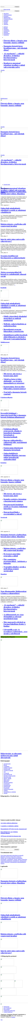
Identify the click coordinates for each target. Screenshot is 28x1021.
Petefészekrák (7, 786)
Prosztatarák (6, 788)
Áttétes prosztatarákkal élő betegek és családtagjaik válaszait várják (13, 274)
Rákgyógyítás (14, 3)
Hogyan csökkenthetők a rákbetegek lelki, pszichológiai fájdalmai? (15, 442)
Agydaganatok (7, 763)
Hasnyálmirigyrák (8, 774)
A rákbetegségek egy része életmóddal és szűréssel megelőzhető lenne (14, 617)
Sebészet (6, 26)
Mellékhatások (7, 17)
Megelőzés (6, 13)
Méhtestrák (6, 781)
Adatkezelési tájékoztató (9, 1010)
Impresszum (6, 1006)
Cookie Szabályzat (8, 1012)
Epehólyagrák (7, 769)
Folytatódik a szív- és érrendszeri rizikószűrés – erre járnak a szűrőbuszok (15, 632)
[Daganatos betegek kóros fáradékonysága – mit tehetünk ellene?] (14, 114)
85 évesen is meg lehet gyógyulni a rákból (12, 555)
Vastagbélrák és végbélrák (10, 792)
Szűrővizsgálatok (8, 15)
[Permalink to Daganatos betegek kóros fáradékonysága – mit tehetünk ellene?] (5, 352)
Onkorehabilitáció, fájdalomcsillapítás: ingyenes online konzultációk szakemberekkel (15, 456)
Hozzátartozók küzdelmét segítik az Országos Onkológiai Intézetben (15, 507)
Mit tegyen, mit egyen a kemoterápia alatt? (13, 375)
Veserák (5, 793)
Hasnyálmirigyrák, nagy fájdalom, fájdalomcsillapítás (9, 832)
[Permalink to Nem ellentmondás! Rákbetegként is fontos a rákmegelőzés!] (9, 585)
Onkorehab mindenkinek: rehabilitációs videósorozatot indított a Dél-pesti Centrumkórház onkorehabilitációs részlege (13, 862)
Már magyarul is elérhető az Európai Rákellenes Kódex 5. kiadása (15, 624)
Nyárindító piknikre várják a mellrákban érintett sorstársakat (15, 569)
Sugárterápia (6, 30)
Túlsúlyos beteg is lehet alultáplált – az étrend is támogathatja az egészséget (14, 381)
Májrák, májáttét (7, 778)
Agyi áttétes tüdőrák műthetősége (9, 823)
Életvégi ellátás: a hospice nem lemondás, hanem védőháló (15, 42)
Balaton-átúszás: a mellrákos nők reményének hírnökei (13, 225)
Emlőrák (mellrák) (8, 767)
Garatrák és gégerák (8, 770)
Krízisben (6, 21)
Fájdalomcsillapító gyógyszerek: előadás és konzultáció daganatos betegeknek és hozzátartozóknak (13, 433)
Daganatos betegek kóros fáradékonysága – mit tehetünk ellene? (15, 48)
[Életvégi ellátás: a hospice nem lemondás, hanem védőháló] (14, 86)
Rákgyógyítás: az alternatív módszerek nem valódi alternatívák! (11, 756)
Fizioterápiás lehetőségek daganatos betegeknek (13, 449)
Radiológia (6, 34)
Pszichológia (7, 33)
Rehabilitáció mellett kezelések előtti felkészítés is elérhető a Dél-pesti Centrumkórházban (15, 337)
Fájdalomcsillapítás (8, 19)
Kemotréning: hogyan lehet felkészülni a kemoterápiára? (15, 388)
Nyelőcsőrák (7, 783)
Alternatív (6, 24)
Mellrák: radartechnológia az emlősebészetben (15, 325)
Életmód (6, 28)
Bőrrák (5, 765)
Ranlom (13, 1017)
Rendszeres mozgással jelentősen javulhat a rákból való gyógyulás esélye (14, 65)
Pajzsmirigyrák (7, 785)
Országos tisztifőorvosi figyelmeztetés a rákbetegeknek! (13, 257)
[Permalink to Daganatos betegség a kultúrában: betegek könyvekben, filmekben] (9, 529)
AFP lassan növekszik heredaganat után (11, 836)
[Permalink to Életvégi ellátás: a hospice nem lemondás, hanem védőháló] (9, 474)
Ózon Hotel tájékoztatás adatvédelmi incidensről (12, 855)
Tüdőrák (6, 790)
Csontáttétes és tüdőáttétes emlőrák (9, 826)
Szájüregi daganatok (8, 789)
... (15, 202)
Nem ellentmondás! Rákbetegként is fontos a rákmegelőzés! (13, 592)
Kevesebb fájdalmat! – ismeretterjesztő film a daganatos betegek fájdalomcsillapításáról (13, 415)
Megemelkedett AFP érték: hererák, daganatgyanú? (14, 829)
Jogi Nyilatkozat (7, 1008)
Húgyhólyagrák (7, 777)
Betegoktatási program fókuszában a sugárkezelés (14, 330)
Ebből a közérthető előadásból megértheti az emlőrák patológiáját (15, 318)
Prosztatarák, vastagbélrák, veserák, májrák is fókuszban (14, 859)
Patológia (6, 32)
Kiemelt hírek (7, 184)
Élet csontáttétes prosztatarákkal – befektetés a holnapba (15, 561)
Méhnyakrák (7, 779)
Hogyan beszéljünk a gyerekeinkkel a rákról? (13, 513)
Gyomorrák (6, 773)
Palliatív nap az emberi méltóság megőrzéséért (11, 858)
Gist (5, 771)
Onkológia (6, 29)
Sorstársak (6, 20)
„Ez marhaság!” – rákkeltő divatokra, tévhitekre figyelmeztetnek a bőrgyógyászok (14, 57)
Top (1, 1019)
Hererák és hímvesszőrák (9, 775)
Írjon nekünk (7, 1009)
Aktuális (6, 23)
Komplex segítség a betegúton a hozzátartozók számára (15, 500)
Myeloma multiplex (8, 782)
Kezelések (6, 16)
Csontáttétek (6, 766)
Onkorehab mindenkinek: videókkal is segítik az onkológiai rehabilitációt (13, 210)
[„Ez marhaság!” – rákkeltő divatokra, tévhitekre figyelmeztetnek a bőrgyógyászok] (14, 142)
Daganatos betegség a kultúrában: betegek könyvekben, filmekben (14, 193)
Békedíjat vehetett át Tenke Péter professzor (11, 856)
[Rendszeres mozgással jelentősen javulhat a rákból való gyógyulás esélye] (14, 171)
